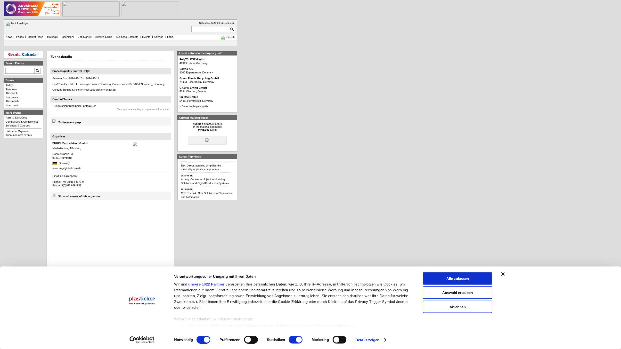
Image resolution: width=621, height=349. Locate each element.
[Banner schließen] (503, 274)
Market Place (35, 36)
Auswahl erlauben (457, 293)
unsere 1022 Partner (206, 284)
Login (170, 36)
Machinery (68, 36)
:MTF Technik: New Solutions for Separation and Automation (206, 190)
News (9, 36)
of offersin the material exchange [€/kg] (207, 126)
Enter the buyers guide (195, 106)
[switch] (251, 340)
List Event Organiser (18, 131)
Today (9, 85)
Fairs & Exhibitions (16, 117)
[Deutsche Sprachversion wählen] (228, 37)
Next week (12, 97)
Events (146, 36)
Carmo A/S (186, 68)
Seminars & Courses (18, 125)
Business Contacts (127, 36)
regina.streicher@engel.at (99, 89)
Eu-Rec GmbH (189, 96)
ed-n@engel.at (68, 175)
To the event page (69, 122)
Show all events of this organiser (79, 196)
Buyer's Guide (103, 36)
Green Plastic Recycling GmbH (199, 78)
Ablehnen (457, 307)
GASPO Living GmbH (193, 87)
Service (158, 36)
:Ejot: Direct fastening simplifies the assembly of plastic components (201, 163)
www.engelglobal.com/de (66, 168)
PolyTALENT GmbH (192, 59)
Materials (52, 36)
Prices (20, 36)
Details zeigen (367, 340)
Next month (12, 105)
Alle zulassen (457, 278)
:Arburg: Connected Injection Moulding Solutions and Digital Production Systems (205, 176)
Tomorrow (11, 89)
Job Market (84, 36)
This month (12, 101)
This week (12, 93)
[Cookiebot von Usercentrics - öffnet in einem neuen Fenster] (142, 340)
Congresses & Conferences (22, 121)
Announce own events (19, 135)
